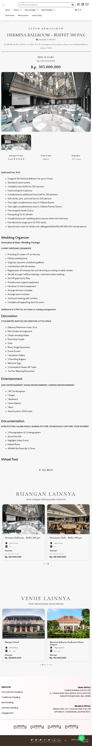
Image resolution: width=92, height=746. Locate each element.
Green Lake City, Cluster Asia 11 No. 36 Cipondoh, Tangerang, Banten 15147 (72, 709)
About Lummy (23, 15)
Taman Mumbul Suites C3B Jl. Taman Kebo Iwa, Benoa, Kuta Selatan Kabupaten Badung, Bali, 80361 (70, 691)
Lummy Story (37, 15)
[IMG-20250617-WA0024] (46, 102)
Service (16, 10)
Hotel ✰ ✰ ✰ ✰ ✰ (16, 159)
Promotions (9, 15)
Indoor (46, 159)
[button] (44, 563)
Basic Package (30, 10)
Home (7, 10)
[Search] (72, 5)
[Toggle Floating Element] (81, 738)
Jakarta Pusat (47, 39)
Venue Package (46, 10)
